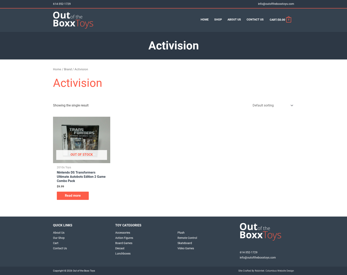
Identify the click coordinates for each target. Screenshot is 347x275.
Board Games (123, 243)
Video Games (186, 248)
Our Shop (59, 237)
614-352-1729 (62, 4)
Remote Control (187, 237)
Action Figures (124, 237)
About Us (58, 232)
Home (57, 69)
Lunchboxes (123, 253)
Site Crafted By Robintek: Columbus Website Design (266, 270)
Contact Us (60, 248)
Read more (73, 195)
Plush (181, 232)
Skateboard (185, 243)
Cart (55, 243)
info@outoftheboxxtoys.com (276, 4)
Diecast (120, 248)
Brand (68, 69)
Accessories (122, 232)
